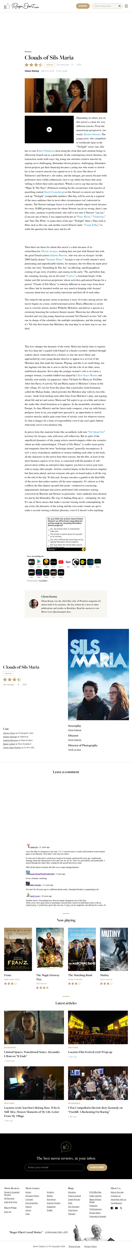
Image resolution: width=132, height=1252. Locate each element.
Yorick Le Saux (74, 749)
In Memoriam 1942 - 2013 (56, 1232)
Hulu (27, 1214)
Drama (49, 65)
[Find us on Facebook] (112, 1208)
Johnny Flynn (9, 733)
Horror (28, 1210)
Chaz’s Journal (74, 1196)
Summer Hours (54, 259)
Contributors (116, 1203)
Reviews (28, 52)
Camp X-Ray (91, 225)
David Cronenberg (53, 192)
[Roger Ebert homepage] (21, 6)
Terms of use (74, 1246)
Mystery (50, 1192)
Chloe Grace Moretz (86, 375)
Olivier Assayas (49, 251)
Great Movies (74, 1199)
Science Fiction (53, 1203)
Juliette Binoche (58, 255)
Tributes (71, 1214)
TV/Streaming (95, 1209)
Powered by (32, 581)
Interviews (72, 1210)
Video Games (95, 1196)
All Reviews (9, 1198)
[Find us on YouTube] (116, 1208)
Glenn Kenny (32, 71)
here (69, 611)
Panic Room (84, 216)
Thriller (50, 1210)
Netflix (50, 1196)
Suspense (51, 1207)
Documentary (31, 1203)
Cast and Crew (10, 1202)
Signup (83, 6)
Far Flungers (73, 1207)
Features (93, 1205)
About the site (117, 1192)
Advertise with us (118, 1199)
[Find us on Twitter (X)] (121, 1208)
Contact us (116, 1196)
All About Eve (96, 432)
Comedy (29, 1199)
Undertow (99, 216)
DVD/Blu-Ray (95, 1192)
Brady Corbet (9, 744)
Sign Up (7, 1212)
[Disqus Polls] (66, 810)
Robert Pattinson (45, 150)
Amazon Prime (32, 1196)
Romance (51, 1199)
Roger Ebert (95, 1213)
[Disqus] (66, 875)
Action (28, 1192)
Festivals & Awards (97, 1216)
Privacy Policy (90, 1246)
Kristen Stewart (92, 134)
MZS (70, 1203)
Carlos (70, 276)
